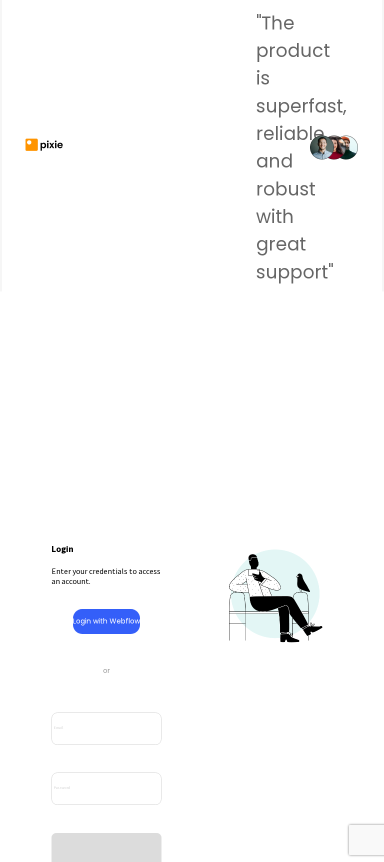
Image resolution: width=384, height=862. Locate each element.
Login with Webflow (106, 621)
